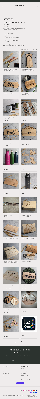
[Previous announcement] (2, 1)
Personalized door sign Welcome (28, 309)
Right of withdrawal (6, 373)
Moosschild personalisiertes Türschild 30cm (28, 286)
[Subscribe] (28, 360)
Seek (3, 368)
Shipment (4, 375)
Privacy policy (24, 395)
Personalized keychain (8, 215)
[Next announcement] (38, 1)
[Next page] (24, 342)
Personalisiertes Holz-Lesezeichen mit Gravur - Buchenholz (29, 118)
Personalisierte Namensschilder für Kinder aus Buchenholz (28, 167)
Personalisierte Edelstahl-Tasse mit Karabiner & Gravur (10, 118)
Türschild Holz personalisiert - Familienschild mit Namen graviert (28, 70)
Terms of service (29, 395)
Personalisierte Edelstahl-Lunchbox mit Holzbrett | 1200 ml (29, 94)
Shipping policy (35, 395)
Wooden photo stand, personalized (28, 238)
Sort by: (22, 49)
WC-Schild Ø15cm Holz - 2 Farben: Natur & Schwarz (10, 310)
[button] (2, 6)
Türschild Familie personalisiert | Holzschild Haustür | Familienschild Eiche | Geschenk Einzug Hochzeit (10, 143)
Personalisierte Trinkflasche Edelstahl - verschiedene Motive (29, 192)
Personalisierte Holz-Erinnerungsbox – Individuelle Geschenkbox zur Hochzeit (11, 262)
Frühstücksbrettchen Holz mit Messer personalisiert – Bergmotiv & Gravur (11, 192)
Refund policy (19, 395)
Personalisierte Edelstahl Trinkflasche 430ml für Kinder (11, 167)
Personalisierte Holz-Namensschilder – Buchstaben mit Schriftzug (11, 334)
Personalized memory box (26, 215)
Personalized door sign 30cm (9, 93)
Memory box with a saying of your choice (10, 286)
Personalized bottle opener (26, 261)
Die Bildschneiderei (8, 395)
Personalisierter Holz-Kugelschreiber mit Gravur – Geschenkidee (10, 70)
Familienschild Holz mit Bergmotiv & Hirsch (28, 142)
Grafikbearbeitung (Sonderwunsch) (28, 334)
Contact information (30, 396)
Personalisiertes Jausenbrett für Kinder (11, 238)
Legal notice (35, 396)
